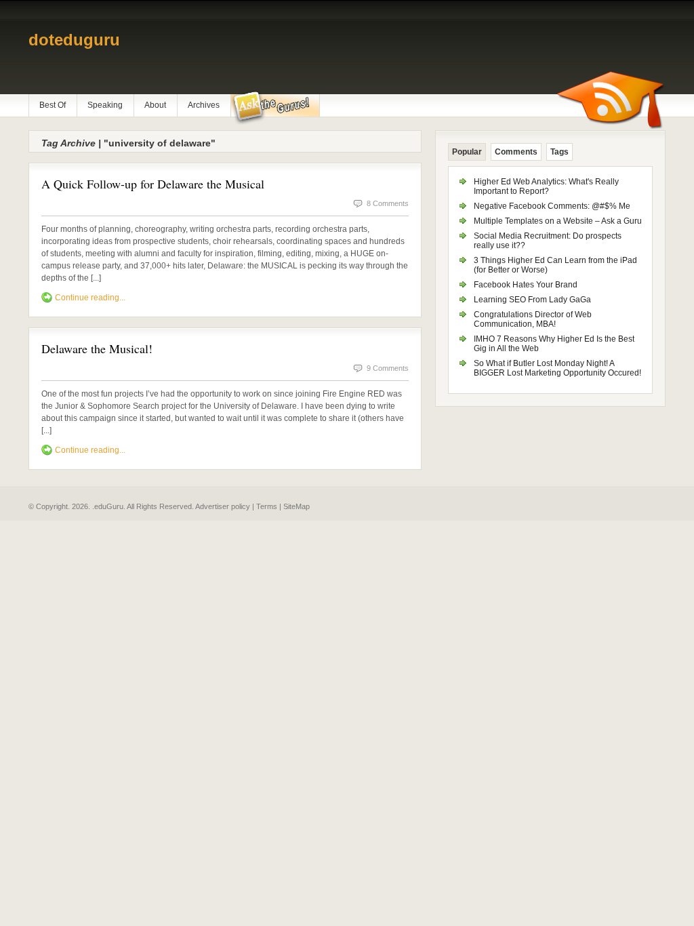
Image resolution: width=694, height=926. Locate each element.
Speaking (105, 105)
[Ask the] (274, 108)
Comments (516, 152)
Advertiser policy (222, 506)
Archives (204, 105)
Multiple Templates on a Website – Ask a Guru (558, 221)
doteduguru (74, 40)
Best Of (52, 105)
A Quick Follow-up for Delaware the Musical (152, 184)
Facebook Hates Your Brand (525, 284)
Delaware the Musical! (96, 348)
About (155, 105)
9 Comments (388, 368)
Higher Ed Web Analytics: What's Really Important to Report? (546, 186)
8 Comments (388, 203)
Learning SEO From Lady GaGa (532, 299)
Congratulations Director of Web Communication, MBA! (533, 319)
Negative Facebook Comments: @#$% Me (552, 206)
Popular (467, 152)
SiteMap (296, 506)
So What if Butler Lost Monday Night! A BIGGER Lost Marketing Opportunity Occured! (557, 368)
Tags (559, 152)
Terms (266, 506)
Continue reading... (90, 297)
